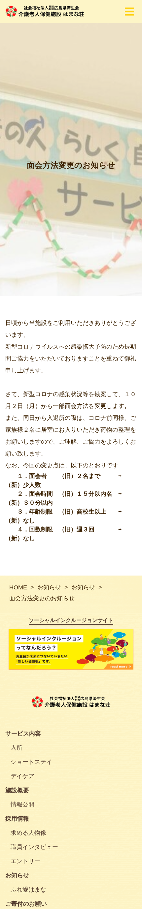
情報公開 (22, 804)
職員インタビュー (34, 847)
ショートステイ (31, 762)
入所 (16, 747)
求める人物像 (28, 833)
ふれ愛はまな (28, 889)
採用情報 (17, 818)
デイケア (22, 776)
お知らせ (17, 875)
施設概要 (17, 790)
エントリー (25, 861)
